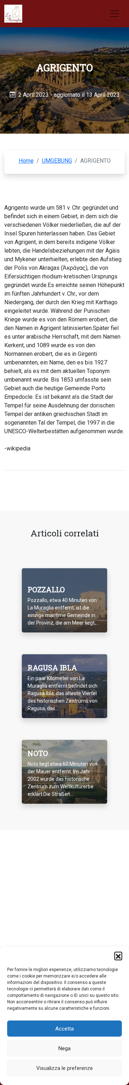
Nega (64, 1048)
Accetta (64, 1029)
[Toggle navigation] (115, 13)
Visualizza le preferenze (64, 1068)
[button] (118, 955)
